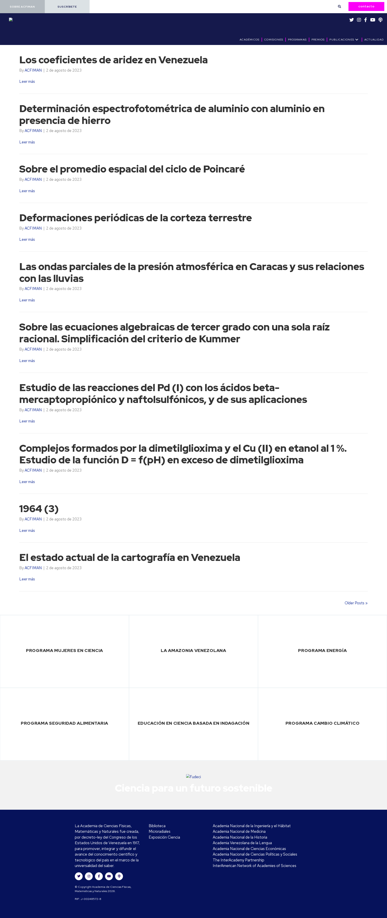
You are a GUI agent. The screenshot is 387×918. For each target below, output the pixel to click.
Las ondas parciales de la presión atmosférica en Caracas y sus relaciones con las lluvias (191, 272)
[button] (22, 6)
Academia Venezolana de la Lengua (242, 842)
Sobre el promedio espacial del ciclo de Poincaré (132, 168)
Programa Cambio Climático (323, 723)
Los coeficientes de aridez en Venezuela (113, 59)
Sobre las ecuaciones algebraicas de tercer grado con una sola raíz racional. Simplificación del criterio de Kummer (174, 332)
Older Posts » (356, 603)
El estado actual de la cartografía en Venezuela (129, 557)
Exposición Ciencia (164, 837)
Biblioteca (157, 825)
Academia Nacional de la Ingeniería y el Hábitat (252, 825)
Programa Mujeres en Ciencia (64, 650)
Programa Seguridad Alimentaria (64, 723)
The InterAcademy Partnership (238, 860)
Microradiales (159, 831)
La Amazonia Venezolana (193, 650)
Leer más (27, 81)
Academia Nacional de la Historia (240, 837)
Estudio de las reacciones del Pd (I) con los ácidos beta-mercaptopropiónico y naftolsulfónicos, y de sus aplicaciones (163, 393)
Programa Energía (322, 650)
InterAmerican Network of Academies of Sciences (254, 865)
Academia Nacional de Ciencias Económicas (249, 848)
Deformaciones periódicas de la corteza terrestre (135, 217)
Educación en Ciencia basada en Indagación (193, 723)
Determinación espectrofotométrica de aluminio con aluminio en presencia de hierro (172, 114)
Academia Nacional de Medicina (239, 831)
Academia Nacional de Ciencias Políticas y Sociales (255, 854)
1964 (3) (39, 508)
